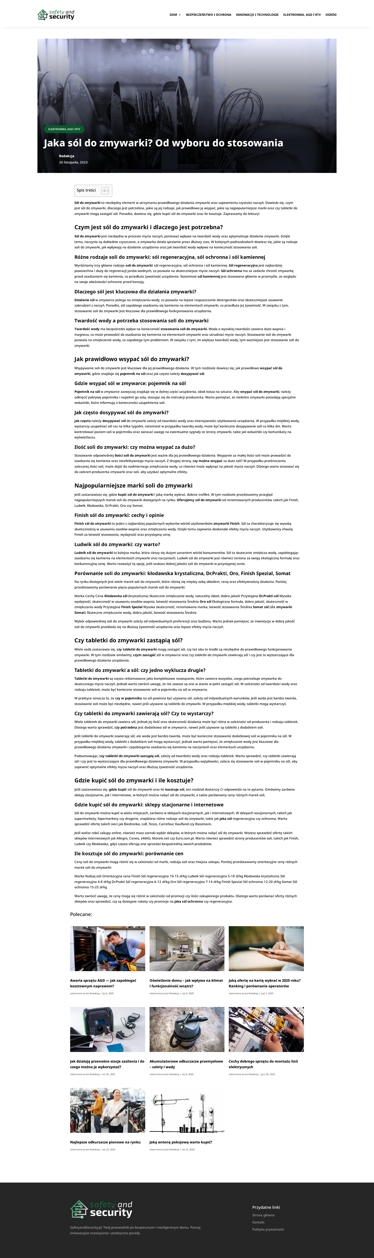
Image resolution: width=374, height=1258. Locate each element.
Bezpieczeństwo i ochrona (208, 15)
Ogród (331, 15)
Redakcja (95, 993)
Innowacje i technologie (257, 15)
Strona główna (263, 1215)
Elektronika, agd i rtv (302, 15)
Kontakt (258, 1222)
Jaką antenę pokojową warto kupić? (181, 1142)
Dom (173, 15)
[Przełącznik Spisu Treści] (103, 190)
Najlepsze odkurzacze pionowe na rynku (105, 1142)
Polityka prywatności (268, 1229)
